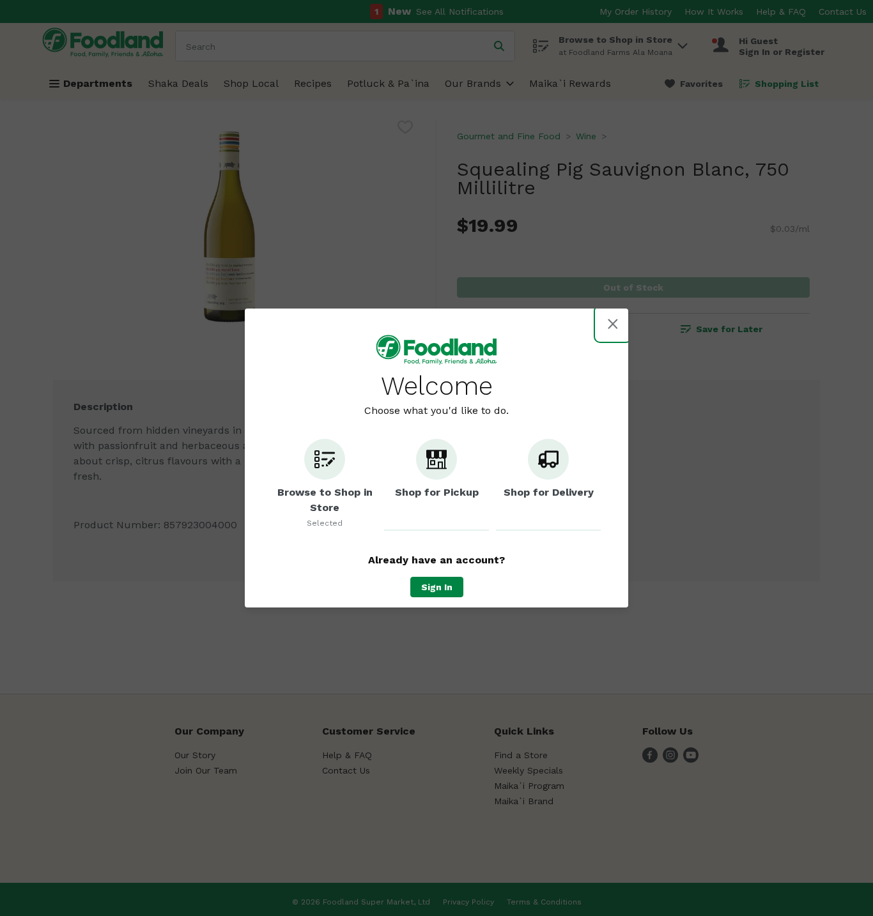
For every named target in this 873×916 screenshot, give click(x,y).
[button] (324, 485)
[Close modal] (613, 324)
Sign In (436, 587)
